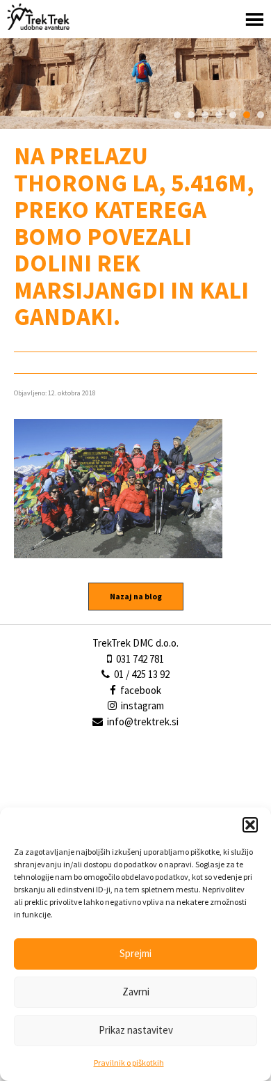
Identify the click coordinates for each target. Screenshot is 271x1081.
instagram (141, 705)
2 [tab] (191, 114)
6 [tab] (246, 114)
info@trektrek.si (143, 721)
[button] (250, 825)
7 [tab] (260, 114)
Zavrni (135, 991)
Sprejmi (135, 953)
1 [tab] (177, 114)
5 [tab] (232, 114)
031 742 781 (139, 658)
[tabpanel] (135, 83)
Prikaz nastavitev (136, 1029)
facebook (139, 690)
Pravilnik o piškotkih (129, 1062)
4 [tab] (218, 114)
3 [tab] (205, 114)
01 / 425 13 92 (141, 674)
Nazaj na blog (136, 596)
